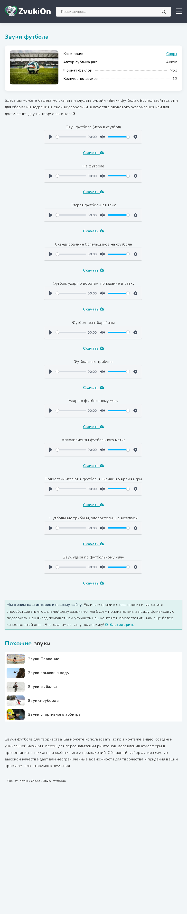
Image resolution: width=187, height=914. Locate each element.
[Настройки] (135, 137)
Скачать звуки (17, 781)
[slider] (71, 137)
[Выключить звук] (102, 137)
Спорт (171, 53)
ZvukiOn (34, 11)
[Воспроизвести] (51, 137)
